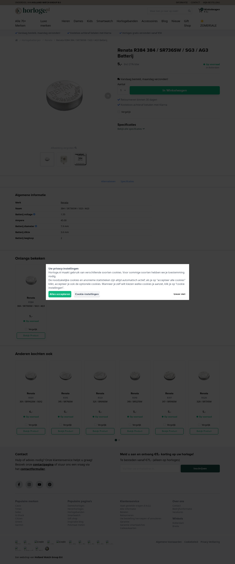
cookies (116, 272)
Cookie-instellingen (87, 294)
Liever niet (179, 294)
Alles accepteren (60, 294)
